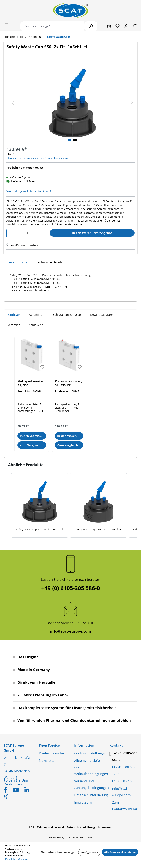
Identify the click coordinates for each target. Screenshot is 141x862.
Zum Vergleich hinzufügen (33, 445)
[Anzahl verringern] (10, 233)
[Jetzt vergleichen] (109, 26)
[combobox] (52, 26)
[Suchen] (90, 26)
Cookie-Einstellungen (90, 753)
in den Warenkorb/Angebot (92, 233)
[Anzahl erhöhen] (44, 233)
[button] (7, 505)
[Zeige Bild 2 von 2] (75, 140)
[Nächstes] (131, 103)
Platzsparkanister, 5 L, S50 (30, 383)
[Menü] (6, 25)
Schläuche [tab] (36, 325)
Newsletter (47, 760)
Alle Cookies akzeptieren (120, 852)
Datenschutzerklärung (91, 795)
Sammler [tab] (13, 325)
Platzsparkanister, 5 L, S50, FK (68, 383)
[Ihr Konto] (126, 26)
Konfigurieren (89, 852)
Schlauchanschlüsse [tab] (67, 315)
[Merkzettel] (117, 26)
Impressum (83, 802)
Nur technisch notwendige (57, 852)
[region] (70, 103)
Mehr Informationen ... (16, 858)
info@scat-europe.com (70, 631)
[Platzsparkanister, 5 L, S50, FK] (69, 355)
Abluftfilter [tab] (36, 315)
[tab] (17, 262)
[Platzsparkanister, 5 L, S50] (32, 355)
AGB (31, 827)
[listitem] (39, 505)
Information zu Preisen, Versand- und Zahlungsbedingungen (37, 158)
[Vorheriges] (13, 103)
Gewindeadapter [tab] (101, 315)
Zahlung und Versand (50, 827)
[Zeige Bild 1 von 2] (69, 140)
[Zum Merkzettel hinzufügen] (42, 367)
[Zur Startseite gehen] (70, 10)
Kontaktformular (51, 753)
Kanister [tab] (13, 315)
